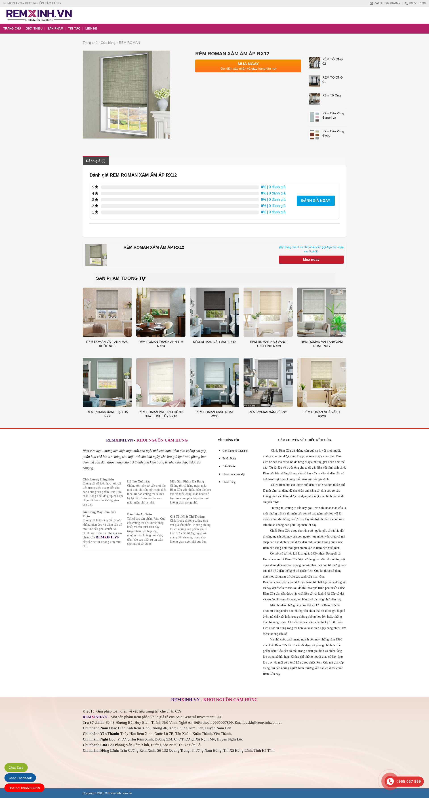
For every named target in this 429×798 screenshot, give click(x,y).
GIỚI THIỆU (34, 28)
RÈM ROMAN (129, 43)
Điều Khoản (229, 466)
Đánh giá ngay (315, 201)
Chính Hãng (229, 482)
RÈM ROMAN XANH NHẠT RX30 (215, 414)
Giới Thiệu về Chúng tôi (235, 450)
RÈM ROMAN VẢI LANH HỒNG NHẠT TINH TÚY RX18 (161, 414)
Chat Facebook (20, 778)
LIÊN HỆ (91, 28)
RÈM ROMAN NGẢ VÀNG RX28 (321, 414)
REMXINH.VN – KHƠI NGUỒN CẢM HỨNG (32, 3)
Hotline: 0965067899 (24, 788)
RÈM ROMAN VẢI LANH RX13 (214, 342)
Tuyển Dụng (229, 458)
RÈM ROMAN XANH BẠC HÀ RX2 (107, 414)
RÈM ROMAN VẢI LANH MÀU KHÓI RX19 (107, 344)
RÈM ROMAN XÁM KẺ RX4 (268, 412)
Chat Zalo (16, 767)
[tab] (96, 160)
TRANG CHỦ (12, 28)
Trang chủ (90, 43)
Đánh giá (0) (96, 161)
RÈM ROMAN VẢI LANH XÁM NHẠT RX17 (322, 344)
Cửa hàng (108, 43)
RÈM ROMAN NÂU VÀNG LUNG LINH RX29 (268, 344)
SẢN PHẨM (55, 28)
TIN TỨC (74, 28)
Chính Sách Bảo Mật (234, 474)
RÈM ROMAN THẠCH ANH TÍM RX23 (161, 344)
